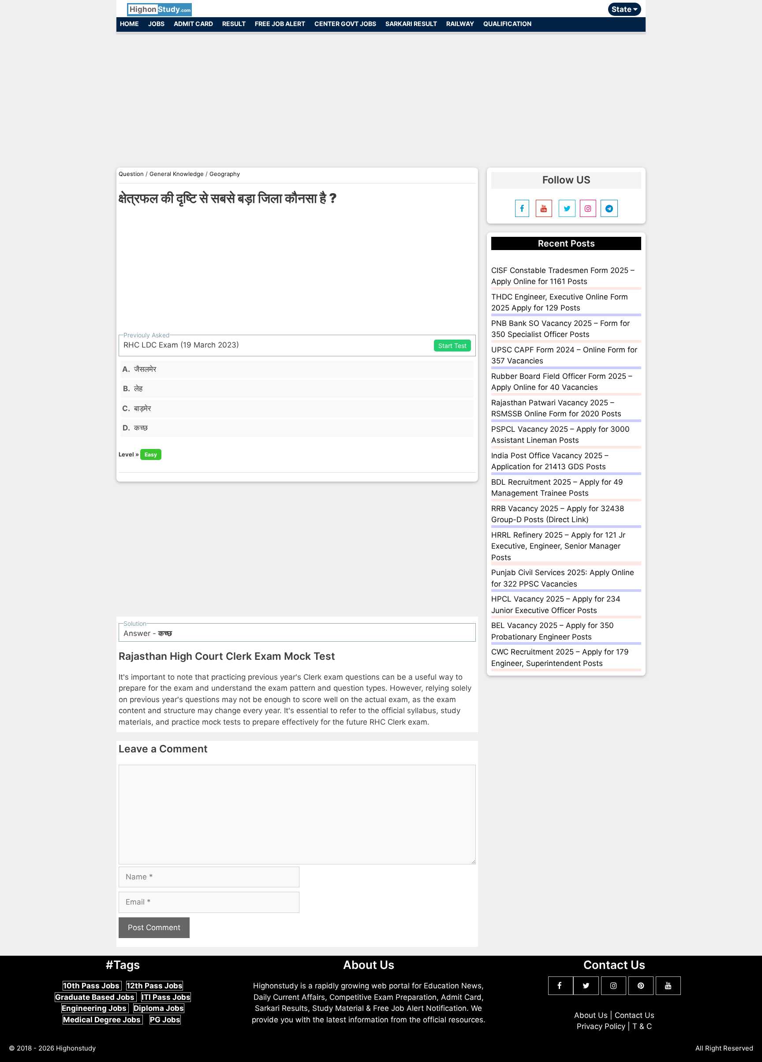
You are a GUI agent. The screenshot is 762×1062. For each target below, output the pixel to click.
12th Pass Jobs (155, 985)
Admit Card (193, 23)
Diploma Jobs (159, 1008)
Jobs (156, 23)
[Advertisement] (381, 96)
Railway (460, 23)
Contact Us (634, 1015)
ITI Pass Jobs (166, 997)
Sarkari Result (411, 23)
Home (129, 23)
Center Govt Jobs (345, 23)
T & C (642, 1026)
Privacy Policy (601, 1026)
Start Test (452, 345)
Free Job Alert (280, 23)
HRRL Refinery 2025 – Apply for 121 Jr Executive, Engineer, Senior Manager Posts (558, 546)
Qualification (507, 23)
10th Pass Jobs (92, 985)
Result (234, 23)
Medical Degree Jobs (102, 1019)
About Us (591, 1015)
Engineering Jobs (95, 1008)
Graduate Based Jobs (95, 997)
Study (160, 9)
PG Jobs (165, 1019)
